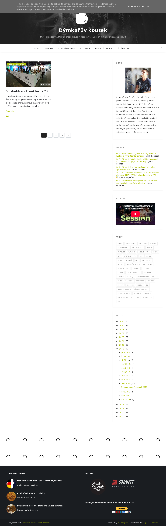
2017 (122, 408)
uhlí (119, 302)
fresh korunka (123, 268)
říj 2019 (125, 360)
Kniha (98, 48)
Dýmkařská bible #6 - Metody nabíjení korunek (40, 506)
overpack (137, 293)
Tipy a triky (143, 244)
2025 (122, 325)
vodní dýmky (130, 244)
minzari (140, 285)
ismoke (149, 248)
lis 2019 (125, 356)
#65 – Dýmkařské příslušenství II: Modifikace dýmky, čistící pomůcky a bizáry (136, 181)
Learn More (133, 6)
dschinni (147, 273)
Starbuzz (121, 252)
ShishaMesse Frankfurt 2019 (27, 91)
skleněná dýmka (143, 277)
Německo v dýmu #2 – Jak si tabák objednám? (39, 480)
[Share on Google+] (46, 84)
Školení (125, 48)
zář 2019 (126, 364)
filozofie (130, 285)
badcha (120, 264)
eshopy (120, 285)
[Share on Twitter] (43, 84)
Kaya (119, 256)
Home (37, 48)
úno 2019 (126, 395)
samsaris (147, 293)
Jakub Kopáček (44, 523)
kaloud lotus (144, 252)
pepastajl (130, 277)
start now (135, 297)
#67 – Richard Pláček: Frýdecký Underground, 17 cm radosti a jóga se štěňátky (137, 160)
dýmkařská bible (138, 248)
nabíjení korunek (133, 264)
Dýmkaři (129, 260)
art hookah (147, 264)
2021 (122, 341)
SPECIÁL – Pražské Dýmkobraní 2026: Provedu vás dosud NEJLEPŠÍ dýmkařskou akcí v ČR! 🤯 (137, 175)
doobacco (140, 281)
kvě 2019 (126, 379)
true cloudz (147, 297)
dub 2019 (126, 383)
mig (141, 256)
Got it (145, 6)
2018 (122, 404)
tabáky (120, 244)
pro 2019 (126, 352)
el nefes (150, 281)
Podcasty (111, 48)
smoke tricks (123, 297)
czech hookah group (16, 64)
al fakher (131, 252)
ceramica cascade (133, 273)
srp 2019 (126, 368)
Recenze (84, 48)
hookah (153, 244)
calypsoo (128, 281)
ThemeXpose (122, 523)
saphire (120, 273)
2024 (122, 329)
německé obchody (141, 289)
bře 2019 (126, 391)
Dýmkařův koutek (83, 30)
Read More (11, 111)
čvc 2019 (126, 371)
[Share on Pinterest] (49, 84)
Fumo (120, 281)
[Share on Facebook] (41, 84)
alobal (148, 256)
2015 (122, 416)
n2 (147, 285)
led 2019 (126, 399)
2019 (122, 348)
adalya (155, 252)
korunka (136, 268)
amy (137, 260)
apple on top (146, 260)
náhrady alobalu (124, 289)
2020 (122, 345)
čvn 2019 (126, 375)
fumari (120, 260)
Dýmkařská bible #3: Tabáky (31, 493)
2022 (122, 337)
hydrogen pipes (130, 256)
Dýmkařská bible (66, 48)
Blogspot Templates (150, 523)
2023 (122, 333)
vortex (155, 277)
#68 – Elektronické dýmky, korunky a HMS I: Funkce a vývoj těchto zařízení (136, 154)
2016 (122, 412)
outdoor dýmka (124, 293)
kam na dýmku (123, 248)
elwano (121, 277)
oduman (146, 268)
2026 (122, 321)
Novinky (49, 48)
